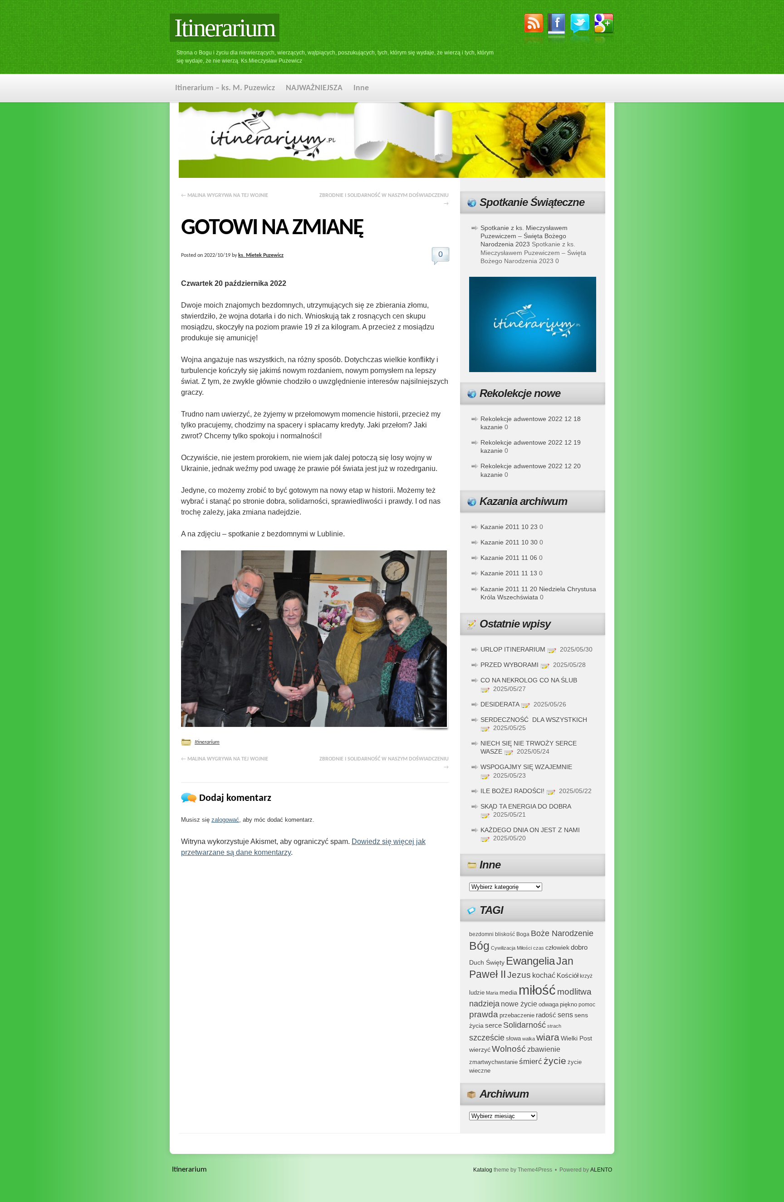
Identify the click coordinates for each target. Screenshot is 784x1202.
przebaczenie (517, 1015)
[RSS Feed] (533, 30)
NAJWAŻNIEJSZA (314, 88)
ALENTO (601, 1170)
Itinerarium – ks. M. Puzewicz (225, 88)
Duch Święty (487, 962)
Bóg (479, 946)
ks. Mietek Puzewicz (261, 255)
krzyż (586, 976)
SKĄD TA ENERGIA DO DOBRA (525, 806)
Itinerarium (224, 28)
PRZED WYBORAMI (509, 664)
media (508, 992)
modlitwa (574, 991)
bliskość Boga (512, 934)
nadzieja (484, 1003)
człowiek (557, 947)
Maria (492, 993)
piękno (568, 1004)
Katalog (482, 1170)
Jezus (519, 975)
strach (554, 1026)
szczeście (487, 1037)
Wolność (509, 1049)
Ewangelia (530, 961)
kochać (543, 975)
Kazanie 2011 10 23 (509, 526)
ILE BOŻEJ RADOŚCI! (512, 791)
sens (565, 1015)
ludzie (477, 992)
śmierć (530, 1061)
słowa (513, 1038)
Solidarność (524, 1025)
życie (555, 1060)
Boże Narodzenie (562, 933)
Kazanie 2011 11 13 (508, 573)
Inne (361, 88)
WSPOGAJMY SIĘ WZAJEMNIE (526, 766)
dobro (579, 947)
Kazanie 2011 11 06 (508, 557)
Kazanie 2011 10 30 (509, 542)
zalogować (225, 819)
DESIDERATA (499, 704)
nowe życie (519, 1004)
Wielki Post (576, 1038)
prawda (483, 1014)
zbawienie (543, 1049)
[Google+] (604, 30)
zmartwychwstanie (493, 1062)
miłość (537, 989)
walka (528, 1038)
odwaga (549, 1004)
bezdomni (481, 934)
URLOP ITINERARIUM (512, 649)
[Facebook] (557, 30)
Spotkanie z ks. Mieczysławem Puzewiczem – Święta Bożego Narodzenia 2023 (524, 236)
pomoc (586, 1004)
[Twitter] (579, 30)
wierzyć (479, 1049)
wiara (547, 1037)
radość (546, 1015)
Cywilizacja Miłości (511, 948)
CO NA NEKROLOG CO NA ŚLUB (528, 680)
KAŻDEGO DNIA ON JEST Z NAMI (530, 830)
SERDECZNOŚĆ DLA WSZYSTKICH (533, 719)
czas (538, 948)
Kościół (567, 975)
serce (493, 1025)
